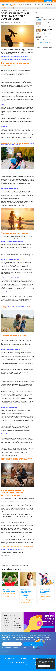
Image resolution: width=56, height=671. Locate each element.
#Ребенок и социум (17, 10)
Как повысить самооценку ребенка (9, 590)
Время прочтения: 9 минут (27, 587)
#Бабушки (10, 10)
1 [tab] (23, 608)
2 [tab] (25, 608)
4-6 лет (25, 660)
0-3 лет (25, 664)
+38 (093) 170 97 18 (9, 658)
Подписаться (33, 644)
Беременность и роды (22, 662)
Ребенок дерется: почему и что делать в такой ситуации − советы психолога (45, 592)
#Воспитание (4, 10)
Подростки (24, 668)
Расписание (33, 4)
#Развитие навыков (17, 625)
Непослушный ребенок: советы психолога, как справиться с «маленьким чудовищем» (26, 593)
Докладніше (48, 1)
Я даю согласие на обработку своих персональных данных (16, 647)
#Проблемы (16, 621)
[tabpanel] (10, 586)
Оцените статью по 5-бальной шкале (11, 559)
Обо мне (39, 4)
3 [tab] (27, 608)
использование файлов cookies (44, 664)
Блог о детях (16, 4)
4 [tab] (28, 608)
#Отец (5, 627)
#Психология (25, 10)
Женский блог (25, 4)
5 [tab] (30, 608)
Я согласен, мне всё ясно (43, 665)
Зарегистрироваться (47, 626)
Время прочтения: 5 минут (9, 587)
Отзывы (44, 4)
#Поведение (6, 629)
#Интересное (6, 622)
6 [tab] (32, 608)
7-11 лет (25, 666)
